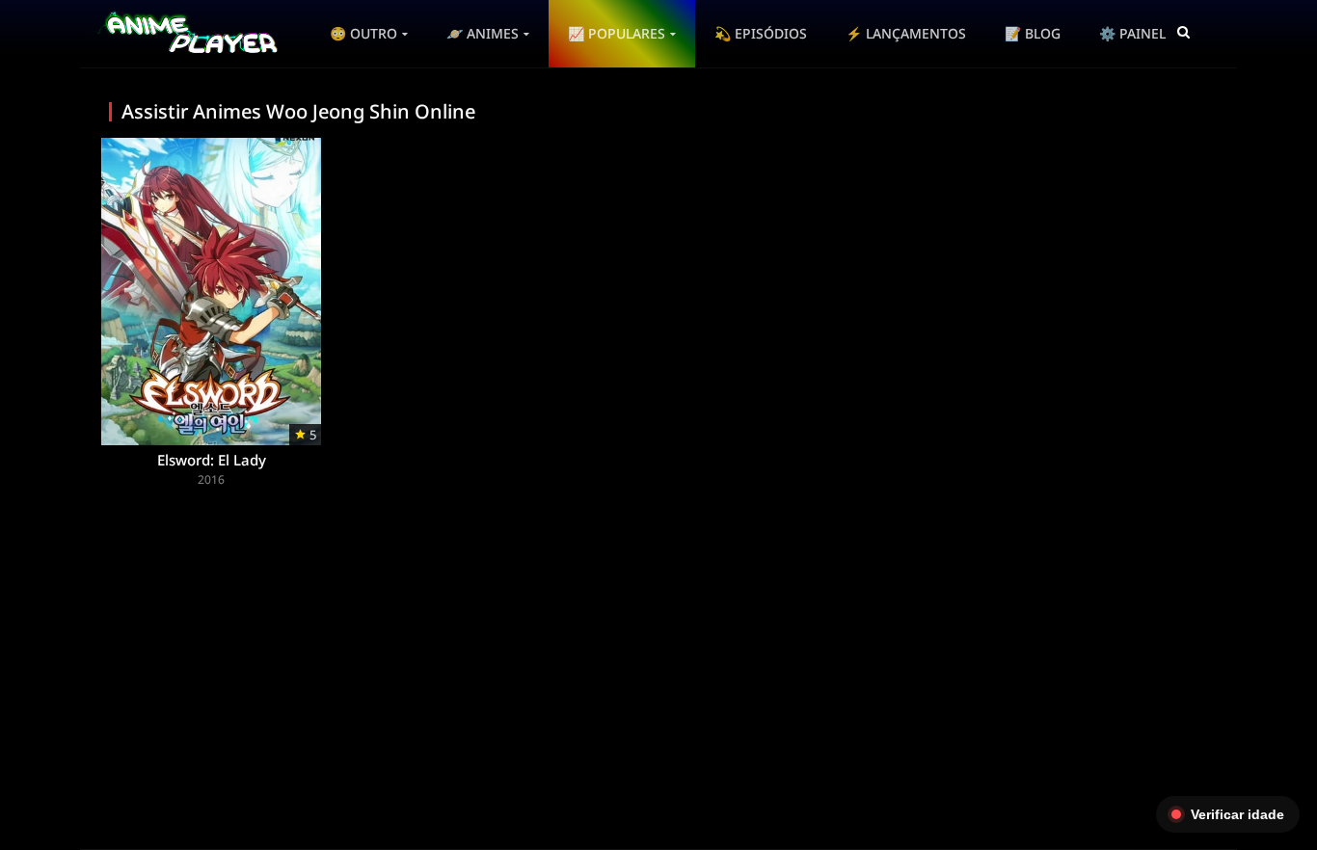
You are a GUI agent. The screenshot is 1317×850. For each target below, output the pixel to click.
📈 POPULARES (616, 33)
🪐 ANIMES (482, 33)
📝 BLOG (1033, 33)
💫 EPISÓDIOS (760, 33)
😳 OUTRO (363, 33)
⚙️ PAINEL (1132, 33)
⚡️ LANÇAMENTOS (906, 33)
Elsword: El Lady (211, 459)
